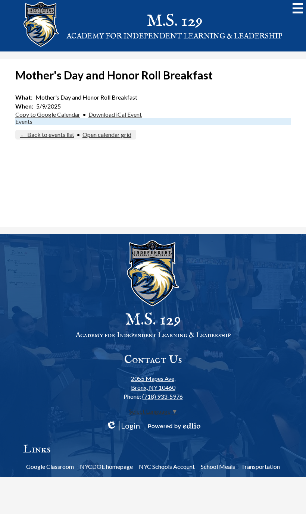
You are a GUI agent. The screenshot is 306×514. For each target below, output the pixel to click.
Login (123, 425)
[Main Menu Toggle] (298, 8)
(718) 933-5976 (162, 396)
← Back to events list (47, 134)
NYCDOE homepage (106, 466)
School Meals (218, 466)
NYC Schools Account (167, 466)
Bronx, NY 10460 (153, 383)
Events (23, 121)
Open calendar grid (106, 134)
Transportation (260, 466)
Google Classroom (50, 466)
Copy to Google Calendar (47, 114)
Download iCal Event (115, 114)
